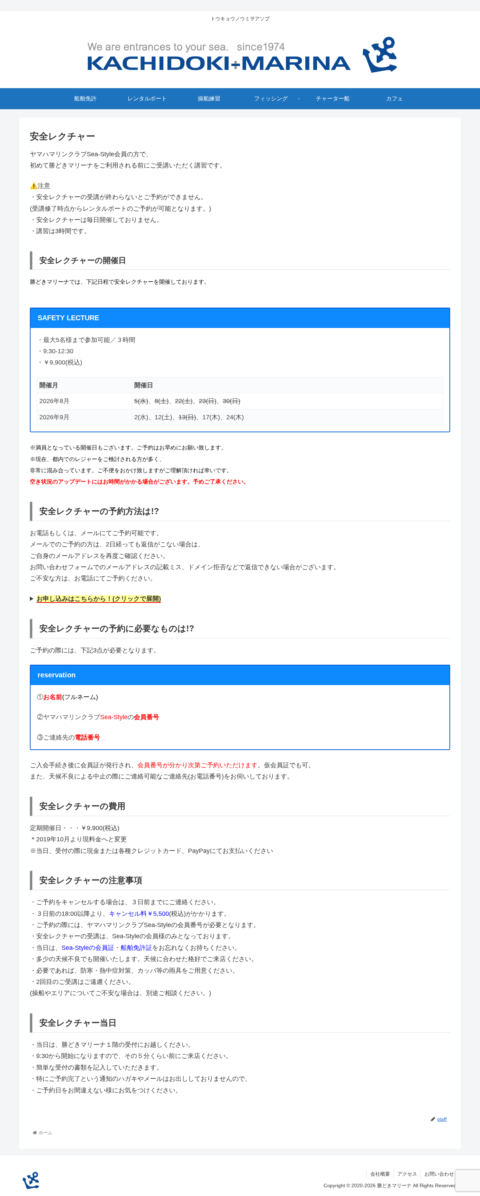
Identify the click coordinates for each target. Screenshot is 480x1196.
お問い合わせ (439, 1174)
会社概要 (380, 1174)
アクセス (407, 1174)
